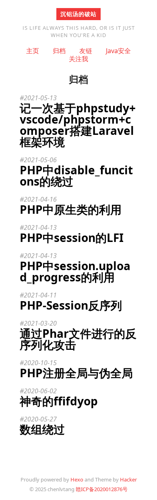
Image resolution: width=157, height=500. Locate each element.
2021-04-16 (40, 199)
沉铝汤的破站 (78, 14)
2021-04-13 (40, 227)
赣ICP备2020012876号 (102, 489)
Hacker (128, 479)
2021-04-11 (40, 295)
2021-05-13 (40, 97)
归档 (59, 51)
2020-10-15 (40, 362)
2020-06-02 (40, 390)
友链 (85, 51)
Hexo (76, 479)
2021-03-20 (40, 323)
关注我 (78, 59)
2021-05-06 (40, 159)
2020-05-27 (40, 419)
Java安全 (118, 51)
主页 (32, 51)
